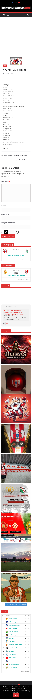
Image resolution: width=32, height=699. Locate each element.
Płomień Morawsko (13, 631)
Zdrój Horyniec (12, 654)
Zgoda (16, 695)
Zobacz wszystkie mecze (22, 259)
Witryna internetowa (8, 223)
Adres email (5, 214)
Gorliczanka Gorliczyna (14, 625)
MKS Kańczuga (12, 622)
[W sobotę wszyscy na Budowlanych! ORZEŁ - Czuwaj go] (16, 527)
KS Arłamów (12, 651)
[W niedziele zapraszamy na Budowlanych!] (16, 498)
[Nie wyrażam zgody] (30, 692)
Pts (29, 615)
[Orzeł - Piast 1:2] (16, 557)
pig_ (13, 73)
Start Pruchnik (12, 657)
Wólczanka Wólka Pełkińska (16, 644)
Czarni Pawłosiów (13, 648)
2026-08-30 (16, 270)
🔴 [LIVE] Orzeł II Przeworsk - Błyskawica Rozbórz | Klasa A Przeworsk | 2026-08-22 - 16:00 (13, 312)
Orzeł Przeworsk (13, 628)
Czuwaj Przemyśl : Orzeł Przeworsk (16, 275)
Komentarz (5, 182)
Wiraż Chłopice (12, 641)
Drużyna (8, 615)
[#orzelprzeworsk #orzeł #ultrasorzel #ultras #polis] (16, 349)
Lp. (3, 615)
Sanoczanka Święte (14, 664)
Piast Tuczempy (13, 635)
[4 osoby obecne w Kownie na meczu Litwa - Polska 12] (16, 468)
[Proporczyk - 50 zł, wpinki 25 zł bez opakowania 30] (16, 438)
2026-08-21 (16, 249)
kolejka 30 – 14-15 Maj (21, 160)
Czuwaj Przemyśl (13, 618)
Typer (5, 65)
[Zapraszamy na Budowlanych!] (16, 587)
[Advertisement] (16, 34)
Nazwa (3, 206)
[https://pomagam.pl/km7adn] (16, 408)
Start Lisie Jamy (13, 661)
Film (7, 323)
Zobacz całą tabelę (24, 671)
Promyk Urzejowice (13, 667)
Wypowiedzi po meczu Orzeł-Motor (15, 155)
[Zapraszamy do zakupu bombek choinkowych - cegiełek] (16, 379)
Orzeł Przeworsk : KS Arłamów (16, 255)
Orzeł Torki (11, 638)
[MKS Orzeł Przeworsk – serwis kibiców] (3, 15)
